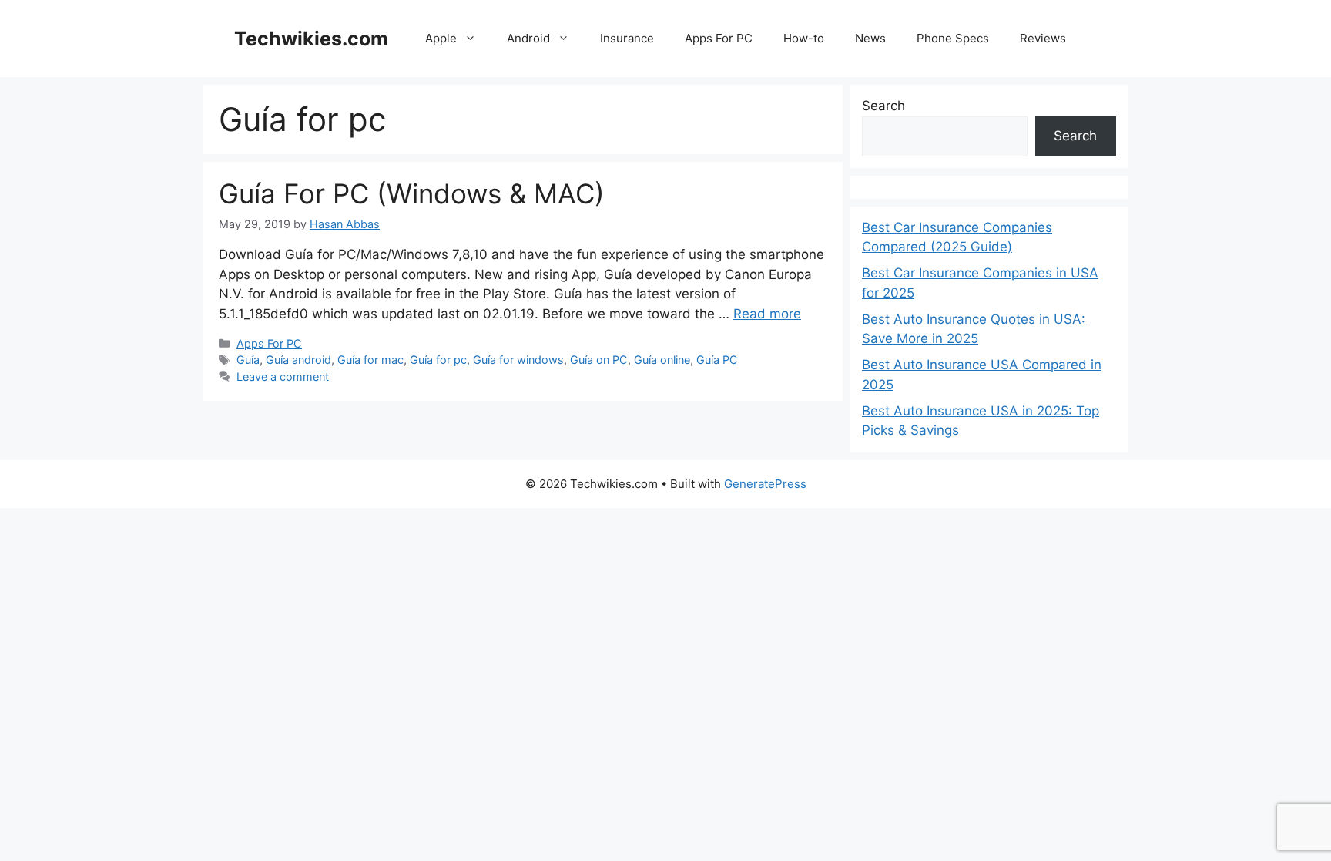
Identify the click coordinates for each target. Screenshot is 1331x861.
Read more (767, 313)
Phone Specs (953, 38)
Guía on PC (599, 359)
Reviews (1043, 38)
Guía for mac (370, 359)
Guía (248, 359)
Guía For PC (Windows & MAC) (412, 193)
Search (883, 105)
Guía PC (717, 359)
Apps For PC (719, 38)
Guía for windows (518, 359)
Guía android (298, 359)
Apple (441, 38)
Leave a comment (282, 376)
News (870, 38)
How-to (803, 38)
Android (528, 38)
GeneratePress (765, 483)
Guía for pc (438, 359)
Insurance (627, 38)
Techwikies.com (311, 38)
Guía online (662, 359)
